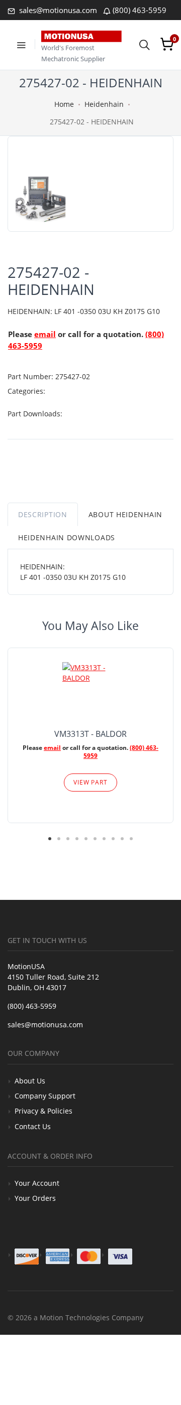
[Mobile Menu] (21, 44)
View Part (90, 782)
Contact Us (33, 1126)
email (45, 334)
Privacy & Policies (43, 1111)
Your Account (37, 1183)
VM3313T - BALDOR (90, 733)
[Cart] (167, 44)
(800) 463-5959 (139, 10)
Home (64, 104)
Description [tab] (42, 514)
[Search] (144, 44)
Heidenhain (104, 104)
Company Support (45, 1096)
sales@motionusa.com (57, 10)
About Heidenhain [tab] (125, 514)
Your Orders (35, 1198)
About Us (30, 1080)
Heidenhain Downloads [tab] (66, 537)
